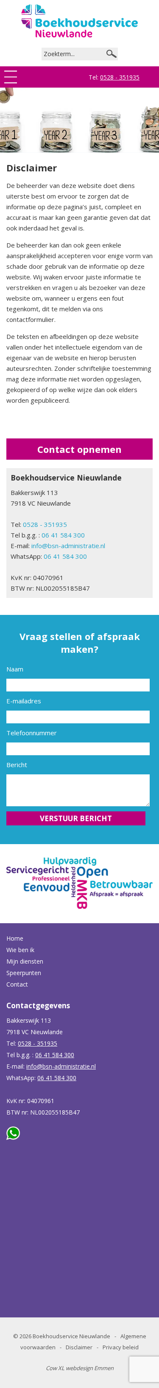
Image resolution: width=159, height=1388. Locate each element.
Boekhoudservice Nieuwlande (71, 1336)
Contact (17, 984)
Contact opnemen (79, 449)
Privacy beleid (121, 1347)
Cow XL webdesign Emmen (80, 1368)
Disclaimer (79, 1347)
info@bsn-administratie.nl (68, 545)
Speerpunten (23, 973)
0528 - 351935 (119, 77)
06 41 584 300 (63, 535)
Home (14, 938)
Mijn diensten (24, 961)
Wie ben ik (20, 950)
